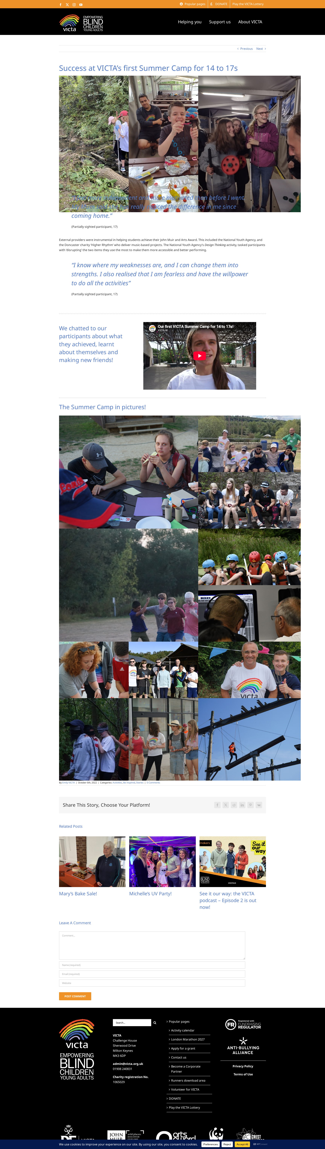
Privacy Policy (243, 1066)
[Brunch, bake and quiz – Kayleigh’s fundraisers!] (162, 838)
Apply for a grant (183, 1048)
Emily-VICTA (68, 782)
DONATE (175, 1098)
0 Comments (153, 782)
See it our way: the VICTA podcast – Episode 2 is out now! (87, 900)
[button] (62, 874)
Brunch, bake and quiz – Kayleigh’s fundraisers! (155, 896)
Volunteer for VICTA (185, 1089)
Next (259, 49)
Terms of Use (243, 1074)
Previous (246, 49)
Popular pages (179, 1021)
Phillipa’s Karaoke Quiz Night (231, 893)
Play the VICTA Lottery (184, 1107)
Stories (140, 782)
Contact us (178, 1057)
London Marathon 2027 (188, 1039)
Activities (117, 782)
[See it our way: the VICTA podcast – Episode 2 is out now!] (92, 838)
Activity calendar (182, 1030)
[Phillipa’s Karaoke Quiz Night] (233, 838)
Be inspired (129, 782)
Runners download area (188, 1080)
